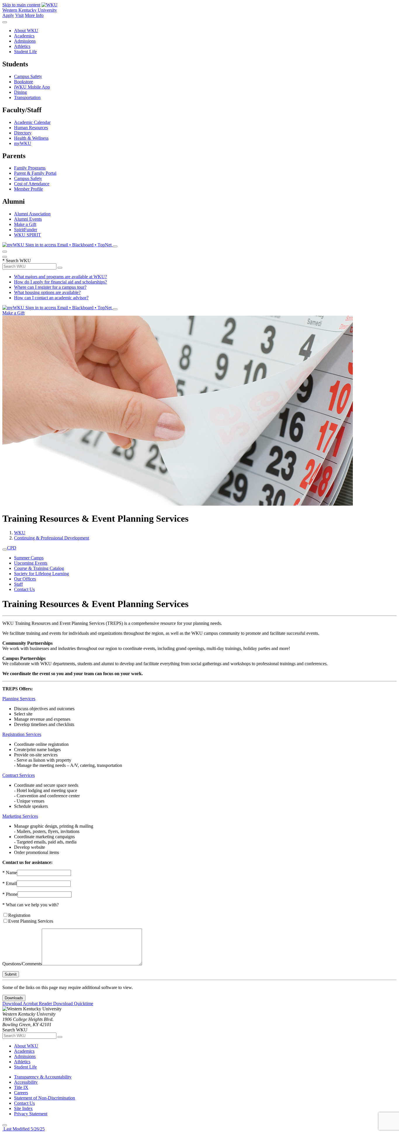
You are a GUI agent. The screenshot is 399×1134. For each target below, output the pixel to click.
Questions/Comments (22, 963)
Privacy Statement (30, 1113)
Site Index (23, 1108)
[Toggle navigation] (4, 549)
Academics (24, 35)
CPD (11, 547)
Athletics (22, 46)
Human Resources (31, 127)
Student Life (25, 51)
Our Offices (25, 578)
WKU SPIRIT (27, 234)
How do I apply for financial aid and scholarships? (60, 281)
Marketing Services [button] (20, 816)
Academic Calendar (32, 122)
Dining (20, 92)
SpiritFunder (25, 229)
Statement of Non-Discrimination (44, 1097)
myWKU (22, 143)
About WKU (26, 30)
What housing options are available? (47, 292)
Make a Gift (25, 224)
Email (9, 883)
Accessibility (26, 1082)
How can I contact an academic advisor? (51, 297)
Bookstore (23, 81)
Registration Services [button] (21, 734)
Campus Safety (28, 76)
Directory (23, 132)
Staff (18, 584)
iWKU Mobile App (32, 86)
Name (9, 872)
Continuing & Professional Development (51, 537)
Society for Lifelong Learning (41, 573)
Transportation (27, 97)
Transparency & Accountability (43, 1076)
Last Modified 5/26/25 (23, 1128)
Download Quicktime (73, 1003)
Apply (8, 15)
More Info (34, 15)
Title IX (21, 1087)
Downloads (14, 998)
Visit (19, 15)
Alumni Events (28, 219)
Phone (10, 894)
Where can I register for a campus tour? (50, 287)
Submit (11, 974)
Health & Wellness (31, 138)
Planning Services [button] (18, 698)
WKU (19, 532)
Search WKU (16, 260)
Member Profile (28, 188)
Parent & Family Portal (35, 173)
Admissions (25, 41)
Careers (21, 1092)
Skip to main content (21, 4)
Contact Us (24, 589)
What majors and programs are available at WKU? (60, 276)
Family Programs (30, 167)
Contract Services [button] (18, 775)
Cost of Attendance (31, 183)
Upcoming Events (30, 563)
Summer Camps (29, 557)
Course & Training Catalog (39, 568)
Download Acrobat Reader (27, 1003)
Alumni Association (32, 213)
